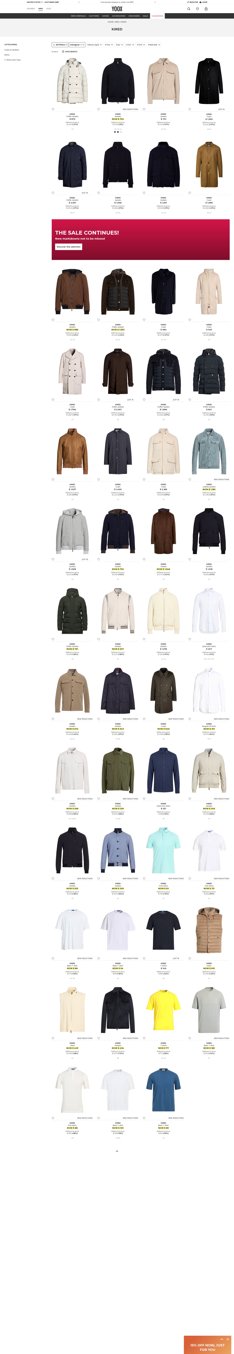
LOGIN (203, 2)
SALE (145, 16)
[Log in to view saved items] (197, 9)
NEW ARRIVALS (78, 16)
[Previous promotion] (79, 2)
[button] (26, 50)
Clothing (94, 16)
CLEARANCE (157, 16)
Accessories (118, 16)
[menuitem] (31, 9)
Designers (134, 16)
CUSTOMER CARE (51, 2)
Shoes (105, 16)
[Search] (188, 9)
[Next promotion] (155, 2)
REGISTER (194, 2)
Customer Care (131, 2)
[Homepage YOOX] (117, 8)
